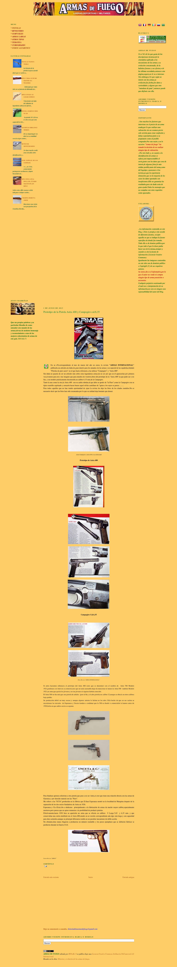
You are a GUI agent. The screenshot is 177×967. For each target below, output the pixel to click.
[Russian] (159, 25)
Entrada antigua (128, 877)
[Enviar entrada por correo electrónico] (45, 866)
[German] (150, 25)
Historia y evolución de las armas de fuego (73, 959)
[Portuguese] (164, 25)
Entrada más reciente (51, 877)
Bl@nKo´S (73, 954)
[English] (140, 25)
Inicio (90, 877)
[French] (145, 25)
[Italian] (154, 25)
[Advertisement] (24, 255)
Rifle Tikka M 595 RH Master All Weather (29, 80)
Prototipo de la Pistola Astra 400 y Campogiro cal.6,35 (71, 312)
